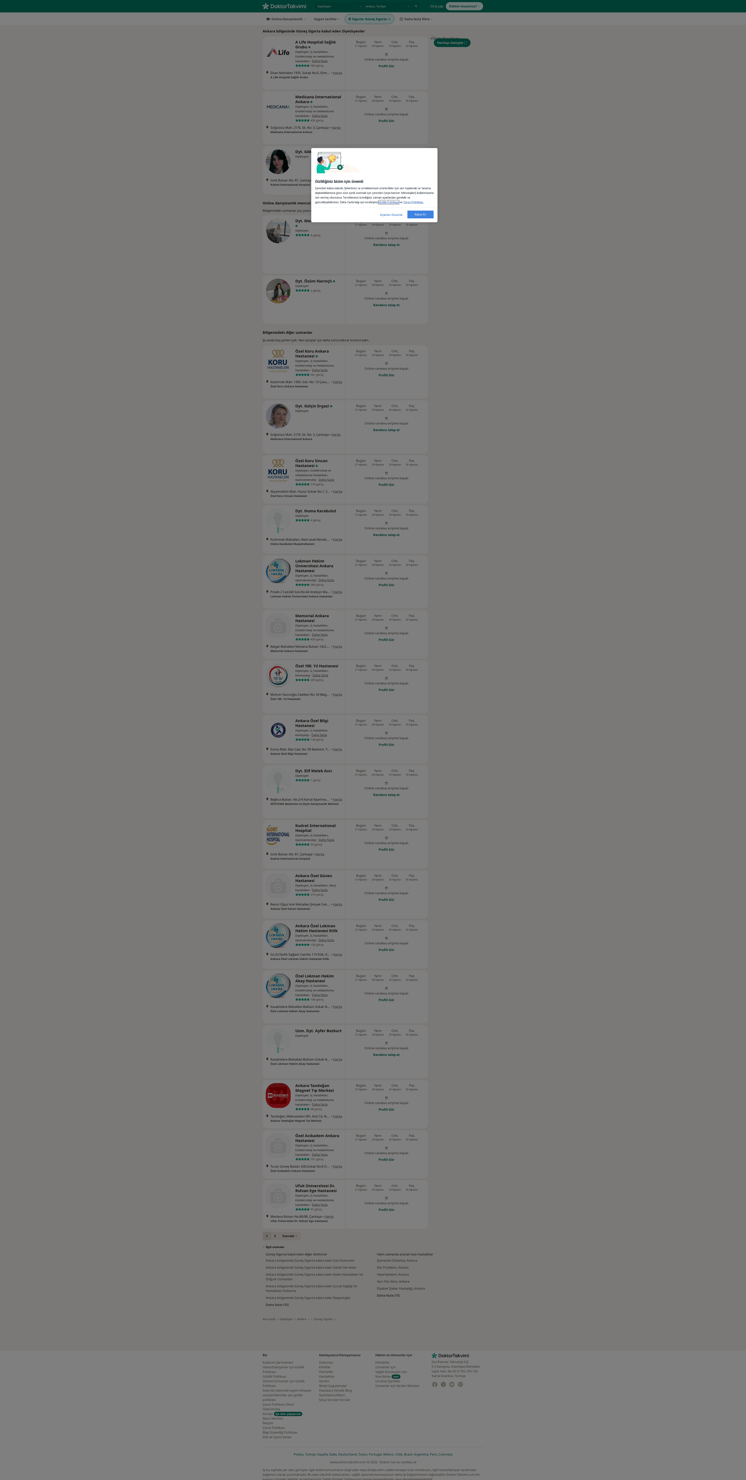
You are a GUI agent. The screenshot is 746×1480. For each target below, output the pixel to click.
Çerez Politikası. (414, 202)
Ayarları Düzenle (391, 215)
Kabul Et (420, 214)
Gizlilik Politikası (389, 202)
